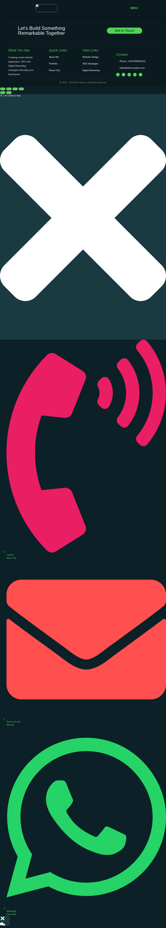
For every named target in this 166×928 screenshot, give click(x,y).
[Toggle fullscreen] (9, 88)
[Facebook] (118, 74)
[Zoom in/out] (3, 88)
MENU (134, 8)
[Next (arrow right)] (9, 92)
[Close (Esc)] (21, 88)
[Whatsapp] (140, 74)
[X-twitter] (129, 74)
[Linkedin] (135, 74)
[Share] (15, 88)
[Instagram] (123, 74)
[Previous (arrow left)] (3, 92)
